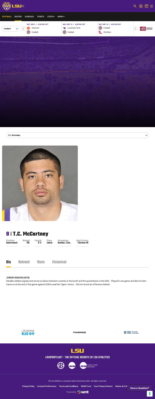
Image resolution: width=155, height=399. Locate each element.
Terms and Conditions (68, 386)
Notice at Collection (124, 386)
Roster (18, 17)
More (60, 17)
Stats (50, 17)
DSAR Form (86, 386)
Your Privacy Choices (103, 386)
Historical (59, 262)
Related (24, 262)
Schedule (29, 17)
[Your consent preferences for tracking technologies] (150, 394)
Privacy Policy (28, 386)
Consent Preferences (46, 386)
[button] (23, 28)
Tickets (40, 17)
